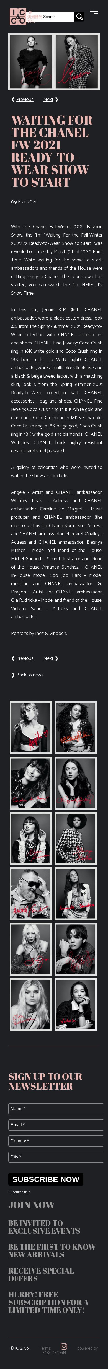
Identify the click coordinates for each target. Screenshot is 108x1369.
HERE (87, 285)
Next (48, 99)
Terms (45, 1348)
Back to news (29, 675)
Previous (25, 99)
